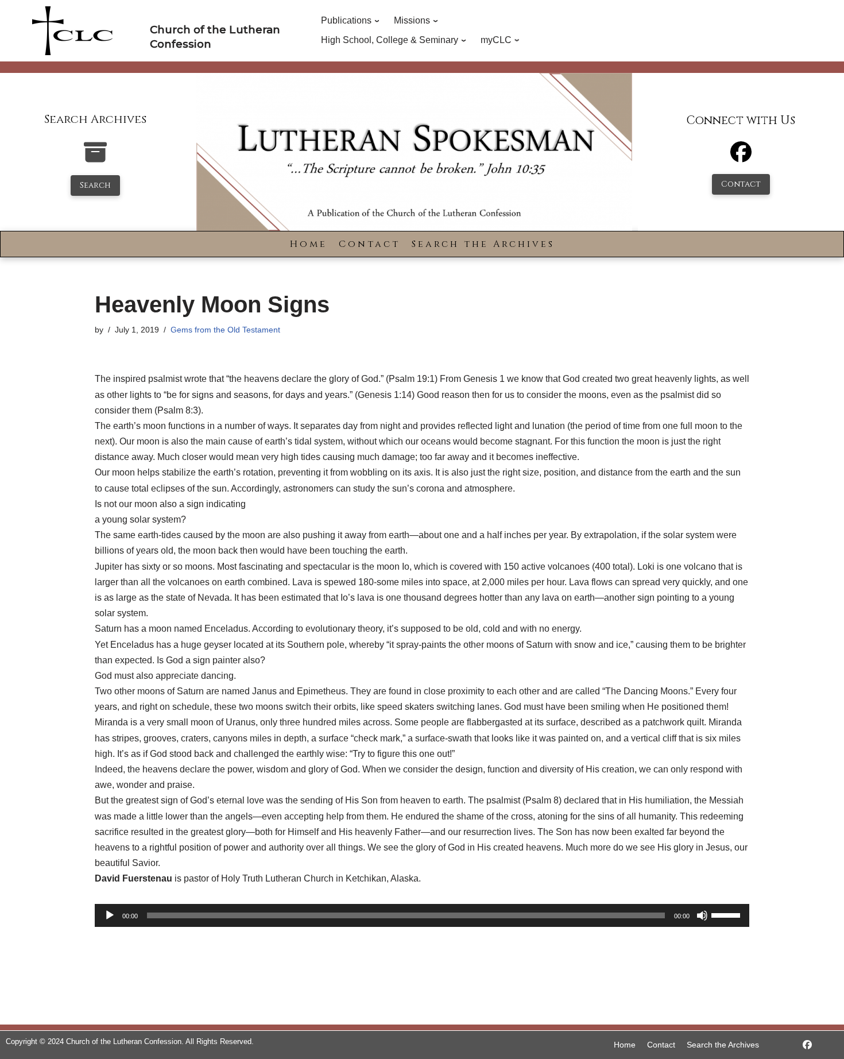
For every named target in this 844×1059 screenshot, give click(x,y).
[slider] (727, 914)
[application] (422, 915)
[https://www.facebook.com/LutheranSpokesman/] (807, 1045)
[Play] (109, 915)
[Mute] (702, 915)
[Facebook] (741, 157)
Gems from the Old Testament (225, 329)
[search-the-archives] (95, 158)
